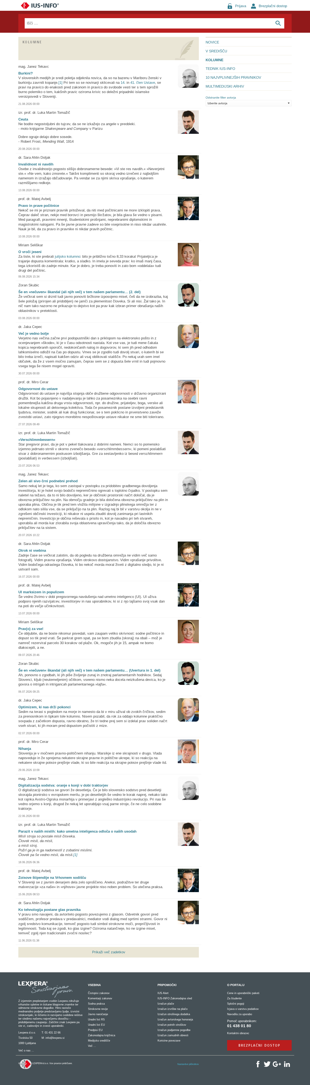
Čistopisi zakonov (99, 993)
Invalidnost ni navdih (35, 164)
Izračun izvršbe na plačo (172, 1008)
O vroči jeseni (30, 252)
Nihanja (24, 749)
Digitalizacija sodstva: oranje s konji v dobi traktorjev (63, 785)
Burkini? (25, 73)
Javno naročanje (98, 1014)
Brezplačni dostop (273, 6)
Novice (212, 42)
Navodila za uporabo (239, 1014)
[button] (288, 103)
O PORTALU (235, 985)
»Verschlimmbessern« (36, 440)
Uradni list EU (96, 1024)
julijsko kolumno (67, 257)
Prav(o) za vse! (30, 629)
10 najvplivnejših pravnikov (233, 78)
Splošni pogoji (235, 1003)
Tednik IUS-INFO (220, 69)
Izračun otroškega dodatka (174, 1014)
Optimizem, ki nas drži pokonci (44, 707)
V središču (216, 51)
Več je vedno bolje (33, 334)
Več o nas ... (26, 1050)
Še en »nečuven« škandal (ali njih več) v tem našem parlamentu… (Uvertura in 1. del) (89, 670)
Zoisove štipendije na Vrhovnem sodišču (52, 878)
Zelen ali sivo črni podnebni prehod (48, 481)
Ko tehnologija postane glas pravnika (49, 910)
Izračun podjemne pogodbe (174, 1030)
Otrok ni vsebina (32, 551)
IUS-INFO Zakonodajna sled (175, 998)
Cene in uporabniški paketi (243, 993)
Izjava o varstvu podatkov (243, 1008)
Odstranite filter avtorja (221, 97)
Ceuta (23, 119)
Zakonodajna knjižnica (101, 1035)
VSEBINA (94, 985)
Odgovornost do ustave (38, 389)
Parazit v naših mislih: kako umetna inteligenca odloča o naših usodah (77, 831)
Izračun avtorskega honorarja (175, 1019)
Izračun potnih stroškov (172, 1024)
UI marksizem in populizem (41, 592)
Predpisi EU (95, 1030)
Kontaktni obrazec (238, 1033)
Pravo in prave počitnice (38, 206)
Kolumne (214, 60)
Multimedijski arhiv (225, 86)
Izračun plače (166, 1003)
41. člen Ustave (142, 83)
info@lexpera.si (55, 1037)
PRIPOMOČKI (167, 985)
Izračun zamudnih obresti (173, 1035)
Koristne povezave (169, 1040)
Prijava (240, 6)
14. (123, 83)
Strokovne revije (98, 1008)
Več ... (92, 1045)
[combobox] (249, 103)
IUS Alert (163, 993)
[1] (60, 83)
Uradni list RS (96, 1019)
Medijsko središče (99, 1040)
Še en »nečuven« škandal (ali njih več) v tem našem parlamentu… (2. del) (79, 292)
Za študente (234, 998)
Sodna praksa (96, 1003)
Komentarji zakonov (100, 998)
